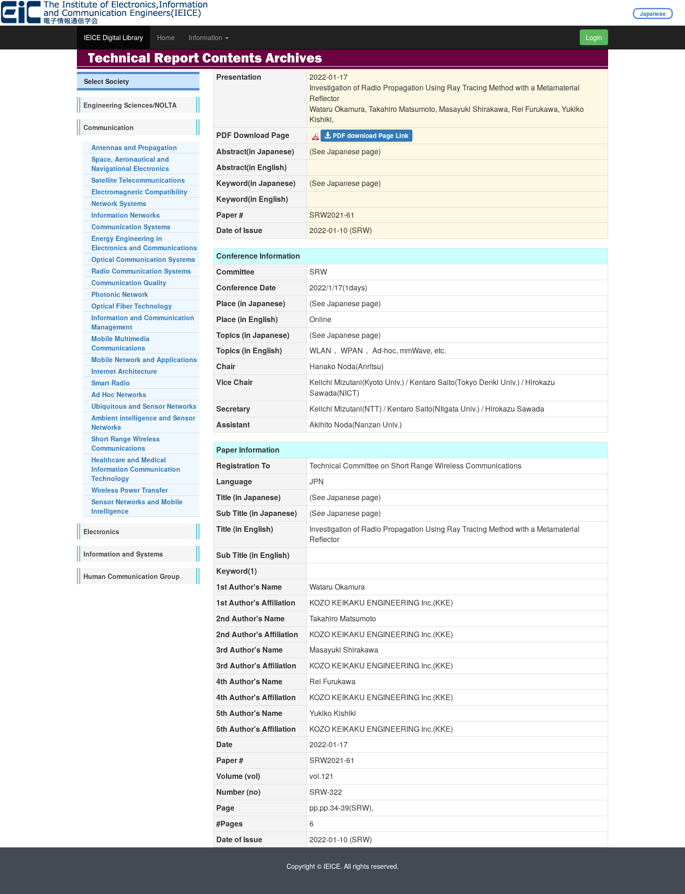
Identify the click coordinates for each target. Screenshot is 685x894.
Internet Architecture (124, 371)
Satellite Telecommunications (138, 180)
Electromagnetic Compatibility (139, 191)
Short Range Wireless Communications (125, 443)
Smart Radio (110, 382)
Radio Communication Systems (141, 270)
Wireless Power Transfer (129, 490)
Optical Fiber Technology (131, 305)
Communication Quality (128, 282)
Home (166, 37)
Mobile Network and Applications (144, 359)
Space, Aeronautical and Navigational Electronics (130, 163)
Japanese (653, 13)
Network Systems (118, 203)
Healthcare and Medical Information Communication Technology (135, 469)
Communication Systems (131, 226)
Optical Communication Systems (143, 259)
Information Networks (125, 215)
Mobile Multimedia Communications (120, 343)
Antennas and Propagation (134, 147)
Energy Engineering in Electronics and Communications (144, 243)
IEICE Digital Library (113, 37)
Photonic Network (119, 294)
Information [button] (206, 37)
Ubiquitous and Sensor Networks (144, 406)
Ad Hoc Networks (118, 394)
